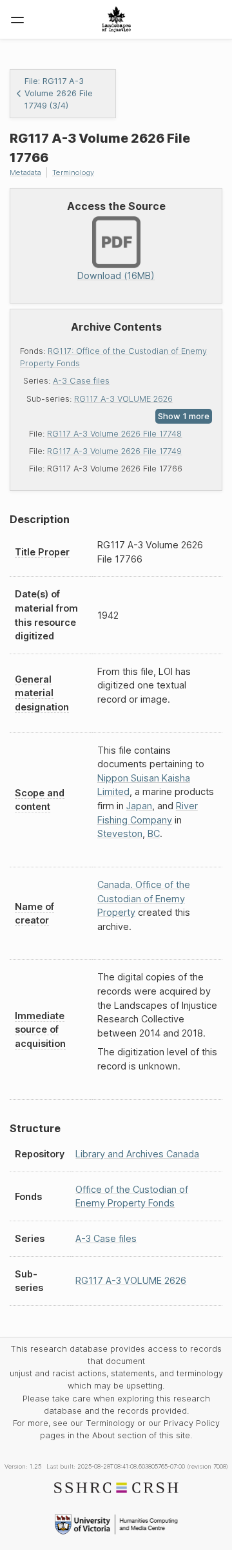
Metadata (25, 172)
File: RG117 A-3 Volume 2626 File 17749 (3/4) (58, 93)
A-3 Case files (81, 381)
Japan (139, 805)
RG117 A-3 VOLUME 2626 (123, 399)
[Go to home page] (116, 19)
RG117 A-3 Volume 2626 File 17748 (114, 434)
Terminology (73, 172)
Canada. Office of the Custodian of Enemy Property (143, 898)
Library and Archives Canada (137, 1153)
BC (154, 833)
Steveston (119, 833)
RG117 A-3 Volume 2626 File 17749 (114, 451)
